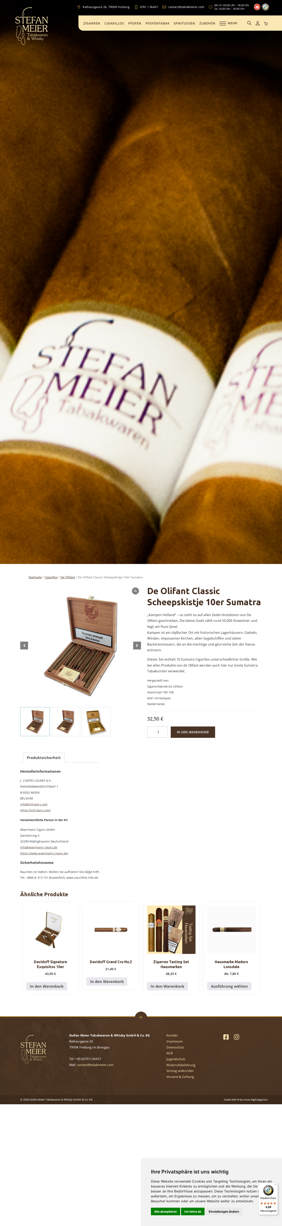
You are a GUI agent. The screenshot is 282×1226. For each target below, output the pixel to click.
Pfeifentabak (157, 23)
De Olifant (67, 577)
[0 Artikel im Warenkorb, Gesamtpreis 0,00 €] (266, 24)
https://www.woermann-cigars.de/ (44, 853)
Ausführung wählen (229, 986)
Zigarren (91, 23)
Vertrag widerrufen (180, 1071)
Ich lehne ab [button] (192, 1211)
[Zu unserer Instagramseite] (236, 1037)
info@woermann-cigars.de (38, 847)
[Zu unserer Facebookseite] (226, 1037)
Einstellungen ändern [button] (224, 1211)
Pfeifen (134, 23)
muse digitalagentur (255, 1099)
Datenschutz (175, 1047)
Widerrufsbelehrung (180, 1065)
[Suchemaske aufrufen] (249, 23)
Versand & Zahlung (180, 1077)
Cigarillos (114, 23)
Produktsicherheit (44, 757)
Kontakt (172, 1035)
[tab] (44, 758)
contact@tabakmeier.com (95, 1065)
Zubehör (207, 23)
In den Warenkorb (193, 732)
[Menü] (275, 1185)
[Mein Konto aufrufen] (258, 23)
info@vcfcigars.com (33, 804)
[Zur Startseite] (31, 44)
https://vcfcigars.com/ (35, 810)
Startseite (35, 577)
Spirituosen (184, 23)
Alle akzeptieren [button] (165, 1211)
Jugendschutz (175, 1059)
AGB (169, 1053)
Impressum (174, 1041)
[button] (137, 645)
